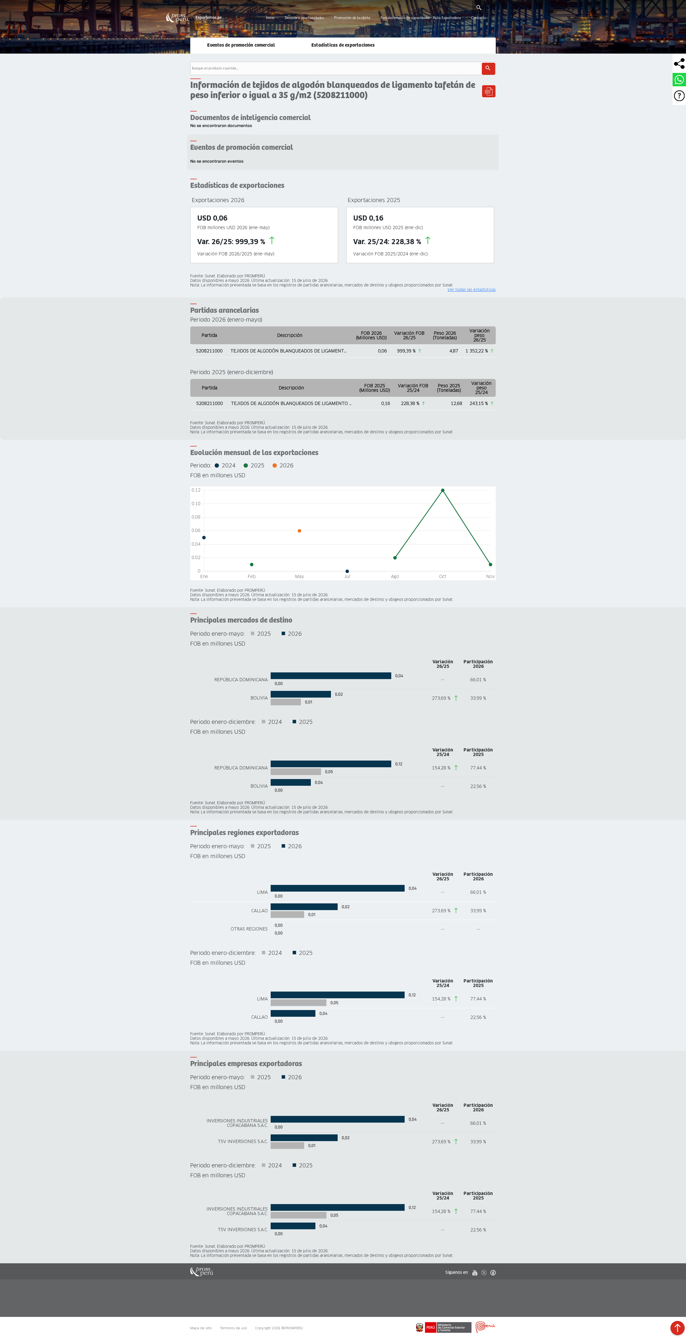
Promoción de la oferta (352, 18)
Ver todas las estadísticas (472, 290)
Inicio (270, 18)
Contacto (478, 18)
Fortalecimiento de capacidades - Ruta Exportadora (421, 18)
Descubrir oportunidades (304, 18)
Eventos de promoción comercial (241, 45)
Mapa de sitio (201, 1328)
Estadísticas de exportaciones (343, 45)
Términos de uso (233, 1328)
